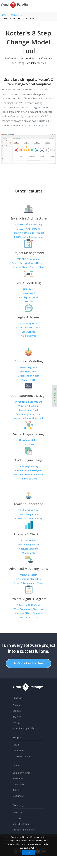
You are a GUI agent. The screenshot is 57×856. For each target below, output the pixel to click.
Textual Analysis (28, 540)
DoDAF (21, 228)
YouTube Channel (21, 823)
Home (4, 15)
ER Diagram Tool (28, 297)
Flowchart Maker (28, 440)
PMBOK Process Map (28, 259)
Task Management (28, 514)
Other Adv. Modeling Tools (28, 583)
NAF (28, 228)
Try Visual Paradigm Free (28, 663)
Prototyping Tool (28, 410)
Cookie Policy (30, 847)
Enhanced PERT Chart (28, 605)
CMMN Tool (28, 379)
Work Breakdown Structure (29, 609)
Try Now (17, 716)
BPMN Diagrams (28, 367)
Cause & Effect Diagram (28, 613)
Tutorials (17, 790)
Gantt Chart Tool (28, 617)
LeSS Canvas (28, 331)
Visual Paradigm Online (24, 728)
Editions (17, 710)
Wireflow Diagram (28, 405)
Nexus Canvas (28, 335)
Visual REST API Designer (28, 470)
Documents (18, 795)
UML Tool (28, 289)
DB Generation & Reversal (28, 474)
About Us (17, 812)
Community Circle (22, 772)
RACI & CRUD (28, 552)
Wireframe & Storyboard (28, 401)
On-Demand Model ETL (28, 578)
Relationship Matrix (28, 544)
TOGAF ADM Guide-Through (28, 232)
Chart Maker (28, 444)
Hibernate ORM (28, 478)
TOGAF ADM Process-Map (28, 237)
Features (15, 15)
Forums (17, 744)
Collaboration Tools (28, 510)
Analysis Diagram (28, 548)
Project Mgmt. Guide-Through (28, 263)
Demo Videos (19, 784)
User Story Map (28, 323)
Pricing (16, 722)
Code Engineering (28, 466)
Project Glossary (28, 574)
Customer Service (22, 756)
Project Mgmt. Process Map (28, 267)
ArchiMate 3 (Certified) (28, 224)
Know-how (18, 778)
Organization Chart (28, 375)
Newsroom (18, 818)
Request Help (19, 750)
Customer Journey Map (28, 414)
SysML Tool (28, 293)
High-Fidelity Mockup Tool (28, 418)
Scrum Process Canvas (28, 327)
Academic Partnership (24, 829)
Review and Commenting (28, 518)
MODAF (36, 228)
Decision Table (28, 371)
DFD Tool (28, 301)
